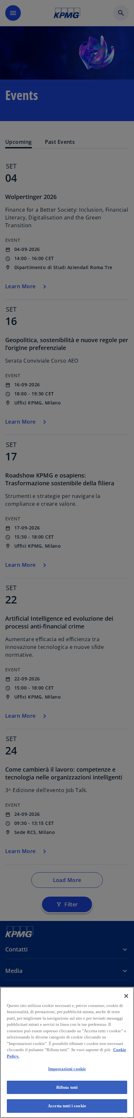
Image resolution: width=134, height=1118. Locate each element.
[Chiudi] (126, 996)
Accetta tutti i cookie (67, 1105)
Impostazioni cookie (67, 1068)
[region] (67, 1052)
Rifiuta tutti (67, 1087)
